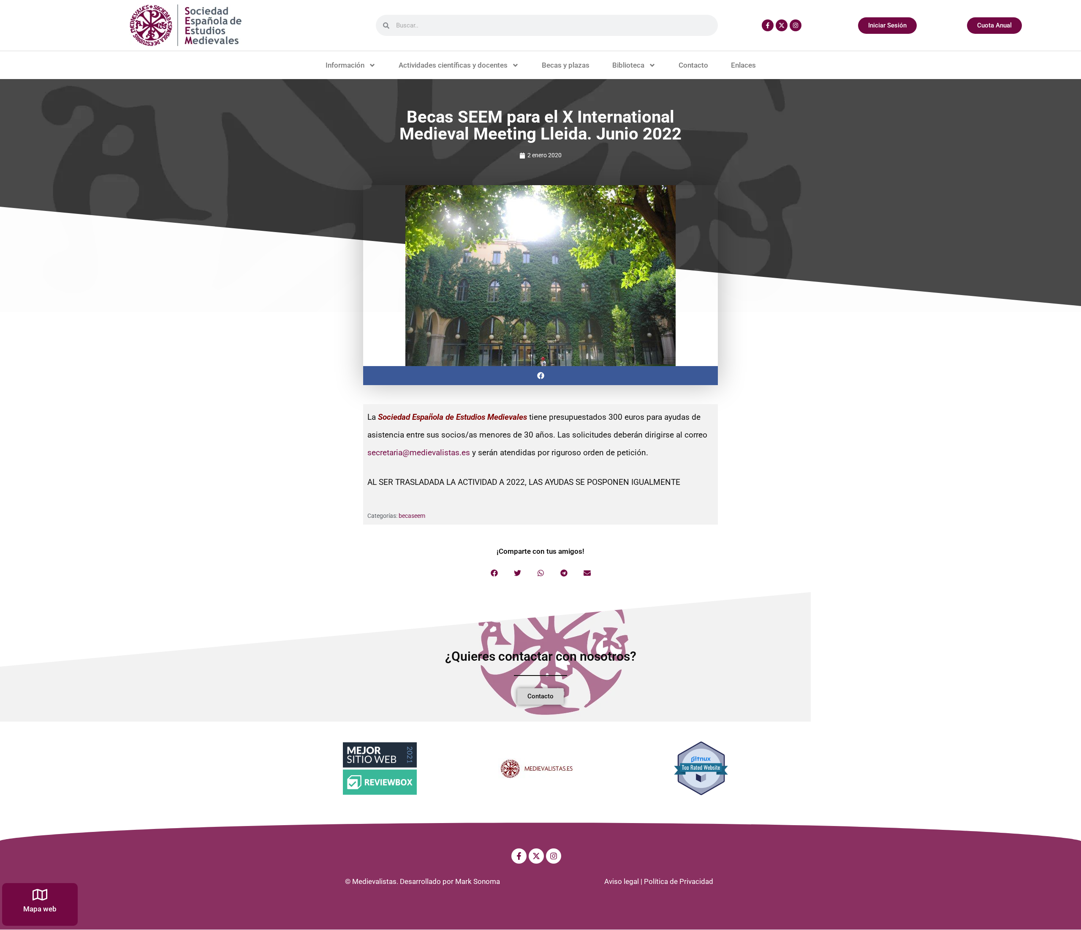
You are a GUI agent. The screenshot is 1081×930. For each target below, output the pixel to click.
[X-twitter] (782, 25)
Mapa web (40, 909)
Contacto (693, 65)
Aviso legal (621, 881)
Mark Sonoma (477, 881)
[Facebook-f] (768, 25)
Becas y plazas (565, 65)
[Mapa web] (40, 894)
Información (345, 65)
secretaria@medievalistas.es (418, 452)
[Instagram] (795, 25)
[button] (540, 375)
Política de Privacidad (678, 881)
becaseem (412, 515)
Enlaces (743, 65)
